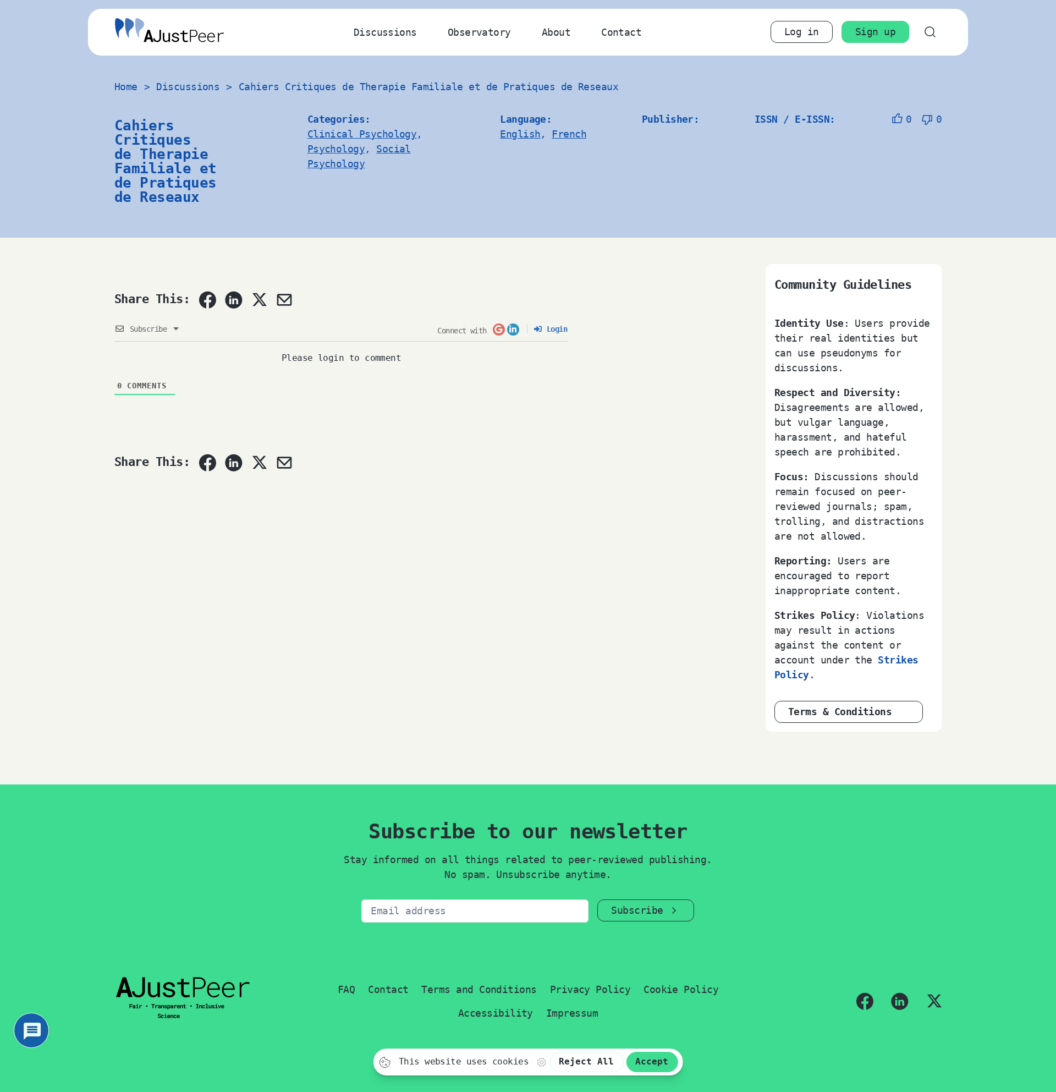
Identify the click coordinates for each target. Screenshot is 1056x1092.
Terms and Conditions (478, 989)
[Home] (169, 32)
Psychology (336, 149)
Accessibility (495, 1013)
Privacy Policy (590, 989)
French (569, 134)
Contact (621, 32)
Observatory (479, 32)
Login (554, 329)
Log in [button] (801, 31)
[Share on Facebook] (207, 300)
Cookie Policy (681, 989)
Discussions (385, 32)
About (556, 32)
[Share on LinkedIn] (234, 300)
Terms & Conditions (840, 711)
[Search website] (930, 32)
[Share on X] (259, 299)
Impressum (572, 1013)
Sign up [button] (875, 31)
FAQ (346, 989)
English (520, 134)
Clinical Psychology (362, 134)
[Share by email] (284, 300)
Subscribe (637, 910)
